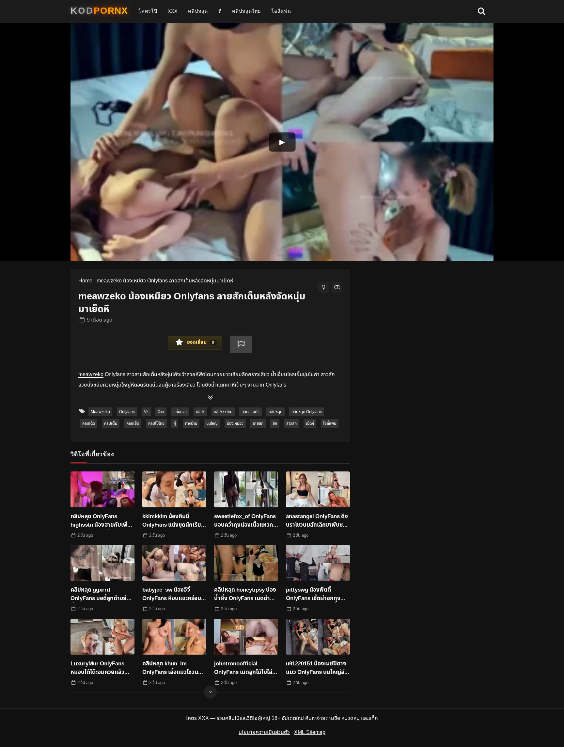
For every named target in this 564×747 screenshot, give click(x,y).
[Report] (241, 344)
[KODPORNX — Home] (99, 10)
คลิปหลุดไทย (246, 11)
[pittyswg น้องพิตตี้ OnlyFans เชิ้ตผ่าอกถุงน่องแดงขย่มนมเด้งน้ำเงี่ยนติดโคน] (318, 563)
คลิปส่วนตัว (250, 412)
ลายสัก (258, 423)
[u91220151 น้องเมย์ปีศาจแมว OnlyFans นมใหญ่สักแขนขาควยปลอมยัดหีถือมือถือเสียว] (318, 637)
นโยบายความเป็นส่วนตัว (264, 732)
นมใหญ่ (212, 423)
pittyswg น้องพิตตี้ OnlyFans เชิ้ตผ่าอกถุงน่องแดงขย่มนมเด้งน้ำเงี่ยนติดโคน (313, 594)
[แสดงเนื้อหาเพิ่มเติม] (210, 398)
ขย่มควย (180, 412)
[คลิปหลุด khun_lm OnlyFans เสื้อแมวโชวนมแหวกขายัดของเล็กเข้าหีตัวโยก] (174, 637)
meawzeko (100, 412)
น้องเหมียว (235, 423)
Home (85, 281)
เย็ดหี (310, 423)
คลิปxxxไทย (223, 412)
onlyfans (127, 412)
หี (220, 11)
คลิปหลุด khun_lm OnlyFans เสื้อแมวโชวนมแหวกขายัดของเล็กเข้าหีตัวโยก (173, 668)
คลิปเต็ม (110, 423)
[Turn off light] (323, 287)
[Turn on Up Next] (337, 287)
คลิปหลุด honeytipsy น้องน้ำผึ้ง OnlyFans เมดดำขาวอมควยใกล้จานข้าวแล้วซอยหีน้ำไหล (245, 594)
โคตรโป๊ (147, 11)
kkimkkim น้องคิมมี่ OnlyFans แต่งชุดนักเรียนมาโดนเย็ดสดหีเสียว (173, 521)
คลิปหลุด (198, 11)
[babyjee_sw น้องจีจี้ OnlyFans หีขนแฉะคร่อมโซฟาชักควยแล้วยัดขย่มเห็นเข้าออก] (174, 563)
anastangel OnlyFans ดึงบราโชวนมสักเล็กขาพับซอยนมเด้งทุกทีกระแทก (318, 521)
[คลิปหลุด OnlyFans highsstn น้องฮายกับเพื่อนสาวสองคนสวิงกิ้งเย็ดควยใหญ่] (102, 489)
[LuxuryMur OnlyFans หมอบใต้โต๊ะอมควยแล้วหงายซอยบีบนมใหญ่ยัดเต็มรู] (102, 637)
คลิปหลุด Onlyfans (306, 412)
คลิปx (200, 412)
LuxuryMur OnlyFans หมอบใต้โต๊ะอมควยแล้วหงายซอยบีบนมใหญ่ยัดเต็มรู (98, 668)
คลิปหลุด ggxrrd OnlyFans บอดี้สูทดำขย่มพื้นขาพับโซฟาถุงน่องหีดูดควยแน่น (100, 594)
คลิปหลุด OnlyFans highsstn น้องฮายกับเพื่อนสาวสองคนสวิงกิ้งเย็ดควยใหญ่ (102, 521)
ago (99, 320)
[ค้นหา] (481, 11)
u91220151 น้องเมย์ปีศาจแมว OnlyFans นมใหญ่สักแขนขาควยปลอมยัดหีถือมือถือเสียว (317, 668)
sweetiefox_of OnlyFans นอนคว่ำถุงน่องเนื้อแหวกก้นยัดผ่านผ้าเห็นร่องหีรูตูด (245, 521)
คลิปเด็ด (88, 423)
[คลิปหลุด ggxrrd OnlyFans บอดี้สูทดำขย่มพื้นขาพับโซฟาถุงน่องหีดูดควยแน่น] (102, 563)
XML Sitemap (309, 732)
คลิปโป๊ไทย (156, 423)
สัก (275, 423)
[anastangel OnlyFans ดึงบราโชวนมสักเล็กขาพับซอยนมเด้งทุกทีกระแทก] (318, 489)
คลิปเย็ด (132, 423)
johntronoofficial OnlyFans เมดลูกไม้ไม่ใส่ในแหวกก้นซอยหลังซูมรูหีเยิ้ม (246, 668)
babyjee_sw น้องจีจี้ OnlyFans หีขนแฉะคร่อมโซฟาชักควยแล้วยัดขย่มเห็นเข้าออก (171, 594)
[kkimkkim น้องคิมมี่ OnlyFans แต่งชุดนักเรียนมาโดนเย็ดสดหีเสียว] (174, 489)
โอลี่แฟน (281, 11)
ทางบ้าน (191, 423)
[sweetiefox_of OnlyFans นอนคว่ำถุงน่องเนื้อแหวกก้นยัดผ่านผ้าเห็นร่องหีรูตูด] (246, 489)
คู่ (175, 423)
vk (146, 412)
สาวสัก (291, 423)
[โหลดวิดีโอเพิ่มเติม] (210, 692)
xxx (173, 11)
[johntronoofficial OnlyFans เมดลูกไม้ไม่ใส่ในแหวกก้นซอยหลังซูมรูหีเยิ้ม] (246, 637)
